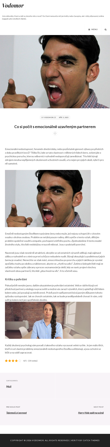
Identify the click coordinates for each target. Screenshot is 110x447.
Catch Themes (91, 440)
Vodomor (13, 5)
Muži (8, 386)
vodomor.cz (50, 117)
